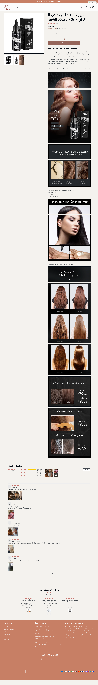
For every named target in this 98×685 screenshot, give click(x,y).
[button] (18, 7)
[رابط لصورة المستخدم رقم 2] (18, 495)
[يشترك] (60, 659)
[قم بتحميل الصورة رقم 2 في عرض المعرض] (19, 60)
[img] (15, 485)
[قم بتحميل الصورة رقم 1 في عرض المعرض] (8, 60)
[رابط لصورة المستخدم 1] (11, 495)
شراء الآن (64, 43)
